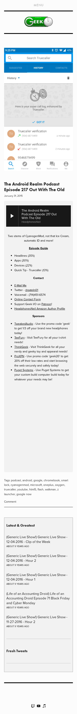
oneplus (48, 485)
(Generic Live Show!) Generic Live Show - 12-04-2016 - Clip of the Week (36, 539)
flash (41, 489)
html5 (32, 489)
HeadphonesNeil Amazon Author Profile (39, 309)
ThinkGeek (21, 347)
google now (23, 494)
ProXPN (19, 356)
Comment (10, 502)
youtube (22, 489)
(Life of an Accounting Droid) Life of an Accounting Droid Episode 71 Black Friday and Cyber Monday (38, 598)
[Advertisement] (38, 427)
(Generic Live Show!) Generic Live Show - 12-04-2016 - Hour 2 (36, 558)
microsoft (36, 485)
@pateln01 (31, 290)
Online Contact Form (27, 299)
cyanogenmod (20, 485)
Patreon (46, 304)
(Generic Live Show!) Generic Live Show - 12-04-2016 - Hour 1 (36, 577)
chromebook (52, 480)
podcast (16, 480)
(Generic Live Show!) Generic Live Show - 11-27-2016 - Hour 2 (36, 619)
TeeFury (19, 337)
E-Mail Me (20, 285)
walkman (50, 489)
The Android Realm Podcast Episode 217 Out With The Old (34, 186)
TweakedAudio (23, 324)
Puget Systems (23, 370)
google (37, 480)
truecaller (10, 489)
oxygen (59, 485)
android (27, 480)
